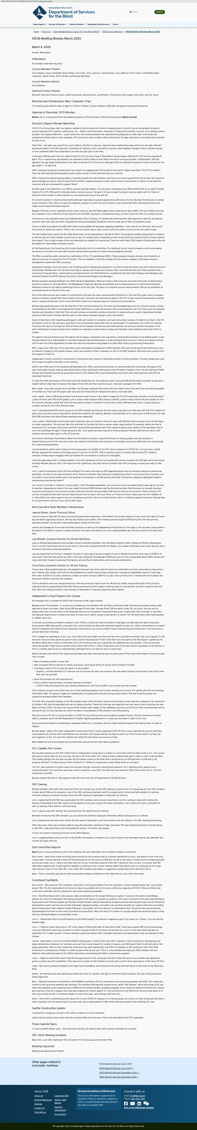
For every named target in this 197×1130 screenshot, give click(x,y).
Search (159, 12)
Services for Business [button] (57, 24)
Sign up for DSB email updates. (139, 1108)
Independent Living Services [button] (98, 24)
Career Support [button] (39, 24)
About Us (46, 31)
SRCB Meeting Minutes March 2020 (143, 31)
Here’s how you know (46, 1)
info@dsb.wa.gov (137, 1096)
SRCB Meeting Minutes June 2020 (115, 1068)
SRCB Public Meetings (112, 31)
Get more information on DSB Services (96, 1091)
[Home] (64, 13)
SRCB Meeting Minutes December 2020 (117, 1077)
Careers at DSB (61, 1096)
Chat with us (40, 1112)
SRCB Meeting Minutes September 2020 (118, 1073)
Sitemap (38, 1104)
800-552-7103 (138, 1099)
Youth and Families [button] (76, 24)
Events (115, 24)
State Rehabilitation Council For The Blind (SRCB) (76, 31)
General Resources (43, 1100)
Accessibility (60, 1114)
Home (36, 31)
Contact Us (39, 1108)
